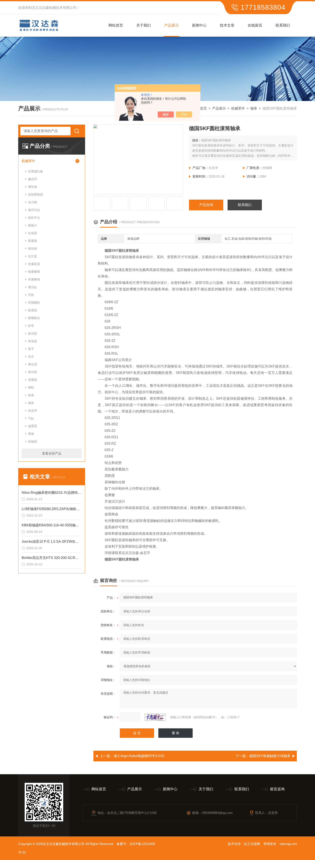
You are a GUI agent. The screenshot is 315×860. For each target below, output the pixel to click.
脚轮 (31, 387)
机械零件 (238, 108)
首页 (203, 108)
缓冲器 (32, 372)
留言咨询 (277, 789)
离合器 (32, 364)
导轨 (31, 295)
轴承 (253, 108)
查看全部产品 (51, 453)
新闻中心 (199, 25)
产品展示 (171, 25)
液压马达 (34, 210)
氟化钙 (32, 179)
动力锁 (32, 202)
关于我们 (143, 25)
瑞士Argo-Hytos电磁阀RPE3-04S (139, 756)
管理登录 (269, 844)
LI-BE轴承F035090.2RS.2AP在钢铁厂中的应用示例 (52, 509)
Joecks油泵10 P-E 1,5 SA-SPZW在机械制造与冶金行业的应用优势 (52, 541)
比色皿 (32, 233)
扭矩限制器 (35, 194)
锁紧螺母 (34, 271)
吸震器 (32, 310)
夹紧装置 (34, 264)
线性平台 (34, 217)
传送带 (32, 410)
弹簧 (31, 433)
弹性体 (32, 186)
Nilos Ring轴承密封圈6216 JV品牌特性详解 (52, 492)
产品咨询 (206, 205)
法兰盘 (32, 256)
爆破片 (32, 225)
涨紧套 (32, 379)
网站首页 (115, 25)
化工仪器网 (252, 844)
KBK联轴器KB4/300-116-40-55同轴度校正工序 (52, 525)
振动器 (32, 333)
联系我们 (283, 25)
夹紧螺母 (34, 279)
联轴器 (32, 441)
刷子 (31, 349)
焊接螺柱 (34, 302)
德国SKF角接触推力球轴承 (269, 756)
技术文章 (227, 25)
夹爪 (31, 356)
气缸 (31, 418)
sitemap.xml (288, 844)
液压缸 (32, 287)
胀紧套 (32, 240)
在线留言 (255, 25)
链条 (31, 395)
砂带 (31, 325)
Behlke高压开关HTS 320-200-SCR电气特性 (52, 558)
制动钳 (32, 248)
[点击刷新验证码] (155, 717)
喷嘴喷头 (34, 318)
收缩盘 (32, 341)
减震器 (32, 426)
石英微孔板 (35, 171)
